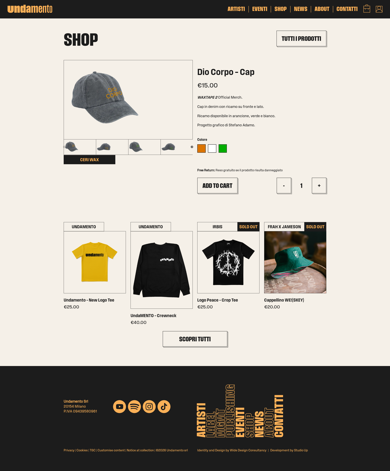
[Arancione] (201, 148)
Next (191, 147)
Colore (202, 140)
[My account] (379, 9)
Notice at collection (140, 450)
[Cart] (367, 8)
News (260, 424)
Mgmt (221, 423)
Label (211, 424)
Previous (64, 147)
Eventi (241, 422)
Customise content (111, 450)
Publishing (231, 410)
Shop (250, 425)
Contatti (280, 416)
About (270, 422)
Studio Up (301, 450)
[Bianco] (212, 148)
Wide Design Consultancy (248, 450)
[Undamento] (29, 9)
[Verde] (223, 148)
